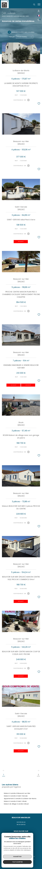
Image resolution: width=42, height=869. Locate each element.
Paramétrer (17, 856)
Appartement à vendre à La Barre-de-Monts (20, 798)
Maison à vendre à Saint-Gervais (16, 796)
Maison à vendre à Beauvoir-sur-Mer (17, 793)
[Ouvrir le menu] (39, 4)
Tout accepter (17, 862)
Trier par (12, 37)
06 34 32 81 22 (21, 824)
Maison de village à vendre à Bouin (16, 804)
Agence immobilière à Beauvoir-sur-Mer (13, 16)
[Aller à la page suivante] (38, 770)
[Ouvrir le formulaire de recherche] (34, 4)
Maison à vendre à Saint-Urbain (15, 801)
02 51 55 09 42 (21, 822)
